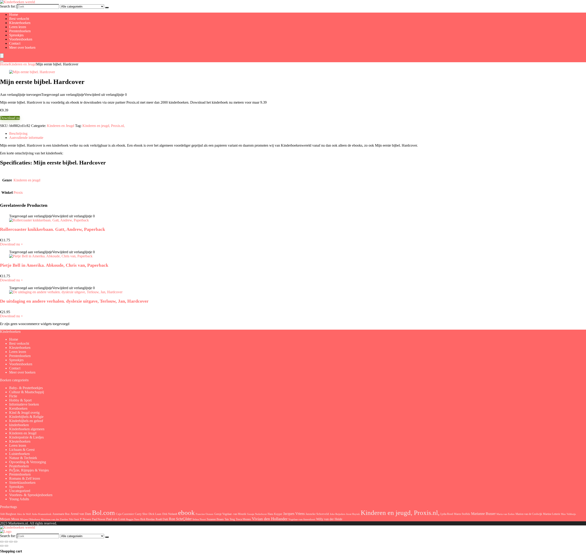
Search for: (8, 6)
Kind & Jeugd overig (24, 412)
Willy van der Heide (329, 519)
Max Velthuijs (568, 514)
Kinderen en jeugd (27, 180)
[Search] (2, 61)
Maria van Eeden (505, 514)
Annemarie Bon (61, 514)
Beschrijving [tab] (18, 133)
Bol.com (103, 512)
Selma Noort (199, 519)
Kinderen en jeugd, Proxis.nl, (103, 126)
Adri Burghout (8, 514)
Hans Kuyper (275, 514)
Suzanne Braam (215, 519)
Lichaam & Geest (22, 450)
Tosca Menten (243, 519)
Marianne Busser (483, 514)
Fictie (13, 396)
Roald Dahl (162, 519)
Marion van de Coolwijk (528, 514)
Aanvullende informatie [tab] (26, 138)
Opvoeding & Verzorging (27, 462)
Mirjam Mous (9, 519)
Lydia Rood (446, 514)
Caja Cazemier (125, 514)
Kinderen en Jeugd (22, 64)
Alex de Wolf (24, 514)
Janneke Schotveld (317, 514)
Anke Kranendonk (42, 514)
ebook (186, 512)
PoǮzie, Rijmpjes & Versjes (29, 470)
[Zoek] (107, 7)
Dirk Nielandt (169, 514)
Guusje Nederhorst (257, 514)
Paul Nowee (98, 519)
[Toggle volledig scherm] (6, 541)
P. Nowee (85, 519)
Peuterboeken (19, 466)
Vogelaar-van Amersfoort (301, 519)
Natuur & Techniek (23, 458)
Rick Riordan (147, 519)
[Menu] (2, 55)
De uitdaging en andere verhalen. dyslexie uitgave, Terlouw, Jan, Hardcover (74, 301)
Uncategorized (19, 491)
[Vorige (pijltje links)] (2, 545)
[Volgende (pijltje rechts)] (6, 545)
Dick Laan (155, 514)
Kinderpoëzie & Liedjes (26, 437)
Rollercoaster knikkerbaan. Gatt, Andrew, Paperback (52, 229)
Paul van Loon (115, 519)
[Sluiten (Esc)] (15, 541)
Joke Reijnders (337, 514)
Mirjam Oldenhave (30, 519)
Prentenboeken (20, 31)
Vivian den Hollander (270, 519)
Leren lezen (17, 27)
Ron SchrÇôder (180, 519)
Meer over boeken (22, 47)
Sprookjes (16, 35)
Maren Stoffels (462, 514)
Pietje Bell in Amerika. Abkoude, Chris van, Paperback (54, 265)
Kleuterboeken (19, 23)
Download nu (10, 118)
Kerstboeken (18, 408)
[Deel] (11, 541)
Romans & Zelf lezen (24, 478)
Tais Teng (230, 519)
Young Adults (19, 499)
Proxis (18, 192)
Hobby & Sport (20, 400)
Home (13, 14)
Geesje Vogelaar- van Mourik (230, 514)
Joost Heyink (353, 514)
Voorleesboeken (20, 39)
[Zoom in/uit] (2, 541)
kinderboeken (19, 425)
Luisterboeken (19, 454)
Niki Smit (74, 519)
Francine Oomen (204, 514)
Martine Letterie (551, 514)
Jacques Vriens (294, 514)
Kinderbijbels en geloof (26, 421)
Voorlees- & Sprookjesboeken (30, 495)
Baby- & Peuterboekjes (26, 388)
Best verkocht (19, 19)
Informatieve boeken (24, 404)
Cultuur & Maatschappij (26, 392)
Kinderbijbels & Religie (26, 417)
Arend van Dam (81, 514)
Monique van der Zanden (54, 519)
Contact (14, 43)
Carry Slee (141, 514)
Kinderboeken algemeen (26, 429)
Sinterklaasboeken (22, 482)
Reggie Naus (132, 519)
